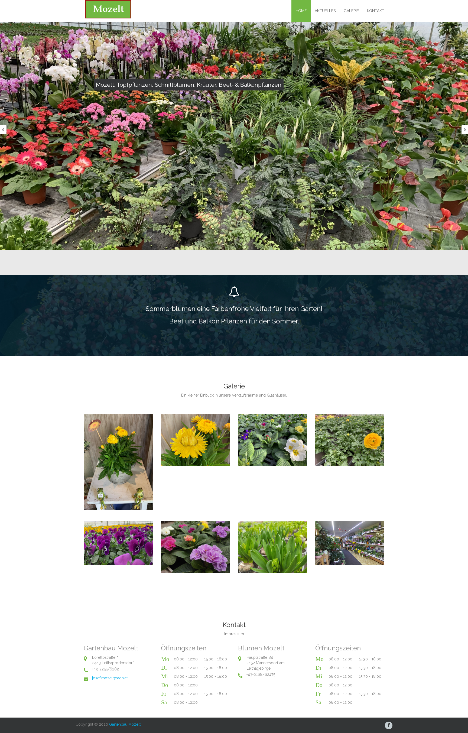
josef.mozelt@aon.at (110, 678)
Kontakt (375, 11)
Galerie (351, 11)
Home (301, 11)
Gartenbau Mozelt (125, 724)
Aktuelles (325, 11)
